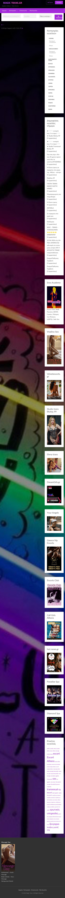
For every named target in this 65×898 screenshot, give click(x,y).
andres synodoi (50, 748)
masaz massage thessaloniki (52, 771)
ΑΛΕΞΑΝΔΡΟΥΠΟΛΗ (52, 60)
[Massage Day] (8, 857)
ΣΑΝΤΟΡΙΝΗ (52, 106)
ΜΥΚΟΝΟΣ (51, 89)
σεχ (48, 830)
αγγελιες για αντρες (53, 799)
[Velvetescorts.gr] (54, 389)
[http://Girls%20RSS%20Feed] (22, 28)
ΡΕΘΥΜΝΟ (51, 99)
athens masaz (49, 750)
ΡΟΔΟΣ (50, 102)
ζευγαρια (54, 824)
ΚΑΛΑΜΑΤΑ (51, 76)
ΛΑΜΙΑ (50, 83)
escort (56, 753)
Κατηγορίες (12, 10)
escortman (49, 764)
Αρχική (4, 10)
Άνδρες (51, 45)
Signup (51, 2)
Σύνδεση (59, 2)
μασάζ (55, 827)
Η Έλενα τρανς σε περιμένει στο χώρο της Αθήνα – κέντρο (54, 170)
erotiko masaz (50, 754)
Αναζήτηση (59, 17)
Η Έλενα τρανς (52, 202)
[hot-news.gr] (54, 662)
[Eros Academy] (54, 297)
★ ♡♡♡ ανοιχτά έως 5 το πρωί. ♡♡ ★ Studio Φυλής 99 (53, 133)
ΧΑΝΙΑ (50, 109)
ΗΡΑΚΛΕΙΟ (51, 70)
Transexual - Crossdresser (52, 42)
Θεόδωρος (50, 222)
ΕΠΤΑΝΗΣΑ (51, 67)
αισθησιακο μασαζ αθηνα (55, 804)
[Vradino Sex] (54, 350)
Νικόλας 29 (51, 178)
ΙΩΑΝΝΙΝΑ (51, 73)
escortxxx (58, 764)
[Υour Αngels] (54, 523)
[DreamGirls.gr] (54, 494)
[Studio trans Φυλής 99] (54, 430)
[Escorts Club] (54, 595)
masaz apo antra (56, 769)
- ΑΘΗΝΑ (51, 38)
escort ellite (57, 761)
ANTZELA (50, 208)
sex (54, 779)
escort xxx (54, 764)
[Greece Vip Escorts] (54, 558)
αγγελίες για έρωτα (56, 795)
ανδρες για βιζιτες (50, 806)
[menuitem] (50, 2)
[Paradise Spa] (54, 694)
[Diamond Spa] (54, 724)
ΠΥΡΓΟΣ (50, 96)
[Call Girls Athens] (54, 630)
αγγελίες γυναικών (51, 797)
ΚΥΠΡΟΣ (50, 80)
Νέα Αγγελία (33, 10)
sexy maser (53, 782)
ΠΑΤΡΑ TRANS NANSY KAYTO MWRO (52, 186)
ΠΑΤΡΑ (50, 93)
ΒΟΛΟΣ (50, 63)
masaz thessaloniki (54, 773)
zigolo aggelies (55, 792)
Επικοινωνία (23, 10)
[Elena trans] (54, 465)
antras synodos (57, 748)
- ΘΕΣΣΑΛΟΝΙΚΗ (53, 49)
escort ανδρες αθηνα (51, 766)
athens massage (56, 750)
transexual (52, 789)
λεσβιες (50, 827)
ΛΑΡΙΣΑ (50, 86)
